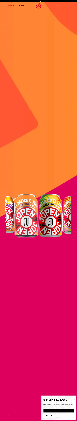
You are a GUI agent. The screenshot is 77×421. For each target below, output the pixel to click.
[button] (38, 419)
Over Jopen (21, 5)
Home (10, 5)
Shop (14, 5)
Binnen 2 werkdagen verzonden (40, 1)
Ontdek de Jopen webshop (58, 1)
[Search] (68, 6)
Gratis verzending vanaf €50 (20, 1)
